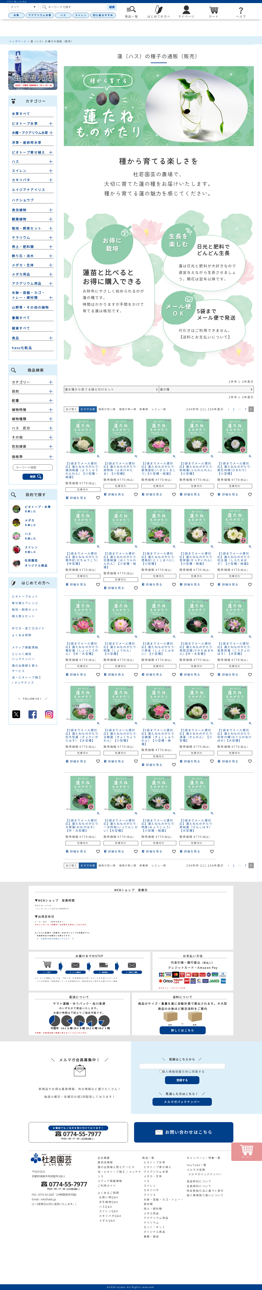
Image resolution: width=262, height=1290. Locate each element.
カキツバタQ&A (110, 1216)
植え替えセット (23, 616)
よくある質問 (22, 635)
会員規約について (199, 1186)
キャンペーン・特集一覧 (204, 1158)
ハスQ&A (105, 1207)
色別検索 (19, 446)
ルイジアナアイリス (28, 189)
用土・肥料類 (23, 246)
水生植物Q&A (108, 1202)
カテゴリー (21, 382)
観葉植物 (19, 219)
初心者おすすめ (103, 15)
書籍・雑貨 (151, 1236)
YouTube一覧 (197, 1165)
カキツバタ (21, 180)
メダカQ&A (107, 1220)
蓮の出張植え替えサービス (116, 1167)
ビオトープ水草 (25, 123)
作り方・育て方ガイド (28, 628)
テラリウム (21, 237)
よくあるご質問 (108, 1193)
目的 (15, 391)
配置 (15, 400)
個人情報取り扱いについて (205, 1195)
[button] (228, 409)
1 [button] (234, 409)
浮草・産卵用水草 (27, 142)
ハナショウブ (23, 200)
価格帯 (17, 456)
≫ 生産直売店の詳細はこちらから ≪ (54, 938)
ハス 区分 (21, 428)
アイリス (150, 1195)
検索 (112, 7)
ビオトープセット (25, 596)
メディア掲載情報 (25, 647)
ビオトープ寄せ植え (28, 152)
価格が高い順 (128, 409)
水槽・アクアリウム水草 (30, 133)
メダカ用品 (21, 274)
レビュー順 (158, 409)
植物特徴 (19, 409)
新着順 (144, 409)
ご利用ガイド (107, 1185)
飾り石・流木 (23, 256)
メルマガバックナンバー (205, 1174)
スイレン (81, 15)
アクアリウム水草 (39, 15)
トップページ (18, 41)
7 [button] (246, 409)
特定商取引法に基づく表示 (205, 1191)
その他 (17, 437)
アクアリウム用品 (27, 283)
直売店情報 (105, 1162)
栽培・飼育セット (27, 228)
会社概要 (104, 1158)
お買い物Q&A (108, 1197)
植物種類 (19, 419)
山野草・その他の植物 (30, 307)
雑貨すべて (21, 328)
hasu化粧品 (22, 348)
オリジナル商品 (154, 1232)
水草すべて (21, 114)
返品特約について (199, 1181)
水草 (16, 15)
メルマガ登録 (196, 1170)
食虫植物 (19, 210)
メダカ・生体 (23, 265)
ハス (63, 15)
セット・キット (154, 1227)
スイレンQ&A (108, 1211)
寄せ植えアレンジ (25, 603)
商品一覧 (148, 1158)
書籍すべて (21, 318)
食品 (15, 338)
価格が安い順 (107, 409)
